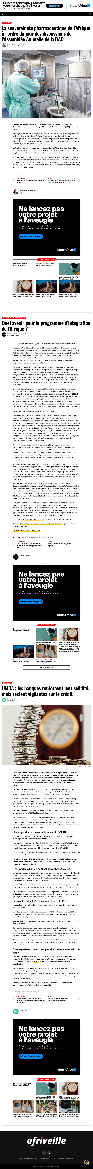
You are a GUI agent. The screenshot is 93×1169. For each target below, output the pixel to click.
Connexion (61, 1158)
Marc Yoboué (14, 700)
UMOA (32, 789)
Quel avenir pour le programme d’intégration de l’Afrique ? (41, 524)
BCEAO (36, 961)
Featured (28, 174)
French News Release (52, 537)
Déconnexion (69, 1158)
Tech (36, 1158)
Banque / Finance (31, 537)
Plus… (54, 1158)
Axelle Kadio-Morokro (16, 46)
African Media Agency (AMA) (33, 519)
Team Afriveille (14, 335)
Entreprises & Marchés (26, 1158)
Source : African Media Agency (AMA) (26, 531)
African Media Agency (21, 526)
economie (41, 537)
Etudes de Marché (45, 1158)
